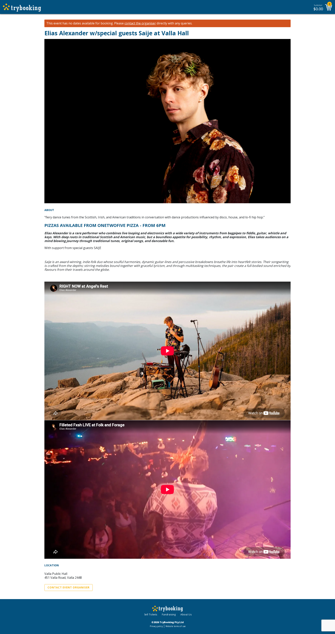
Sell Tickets (150, 614)
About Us (186, 614)
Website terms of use (176, 626)
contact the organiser (140, 23)
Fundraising (169, 614)
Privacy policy (156, 626)
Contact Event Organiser (68, 587)
